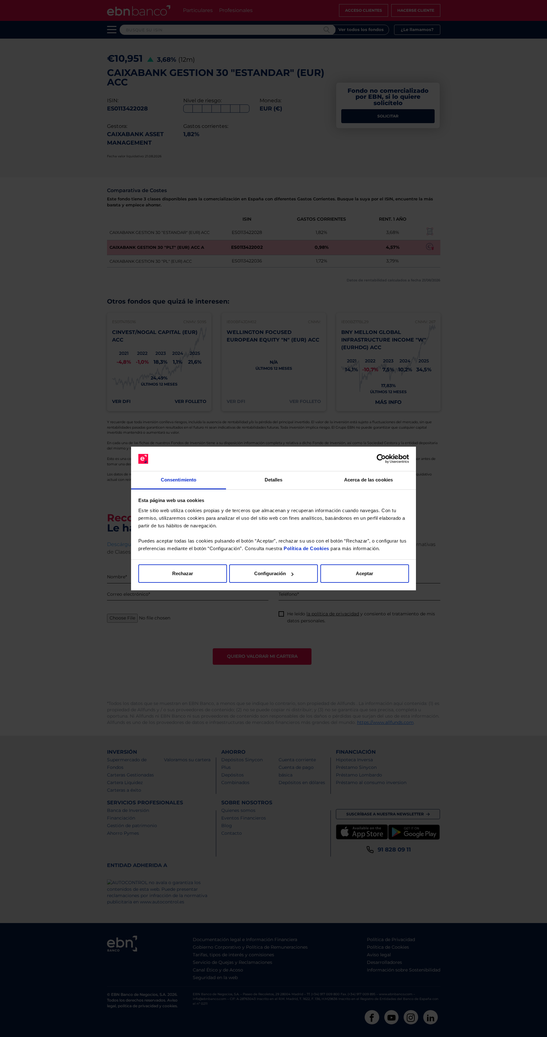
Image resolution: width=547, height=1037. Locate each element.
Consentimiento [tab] (178, 479)
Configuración (270, 573)
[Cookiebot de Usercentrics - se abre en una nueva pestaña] (381, 459)
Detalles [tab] (274, 479)
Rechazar (182, 573)
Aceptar (364, 573)
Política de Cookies (306, 548)
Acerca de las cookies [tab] (368, 479)
